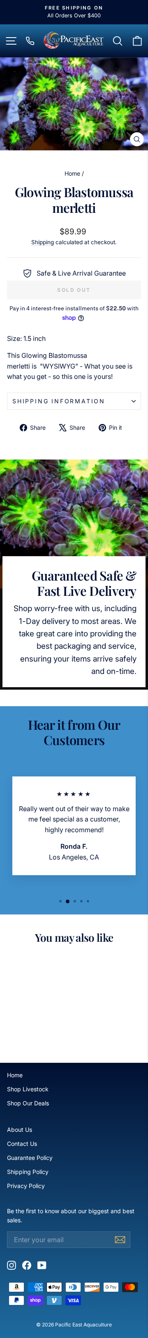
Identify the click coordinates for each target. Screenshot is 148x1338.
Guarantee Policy (30, 1157)
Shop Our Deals (28, 1103)
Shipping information (58, 401)
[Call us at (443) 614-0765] (30, 40)
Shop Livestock (28, 1089)
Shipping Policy (28, 1171)
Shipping (42, 242)
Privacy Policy (26, 1185)
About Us (19, 1129)
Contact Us (22, 1143)
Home (72, 173)
